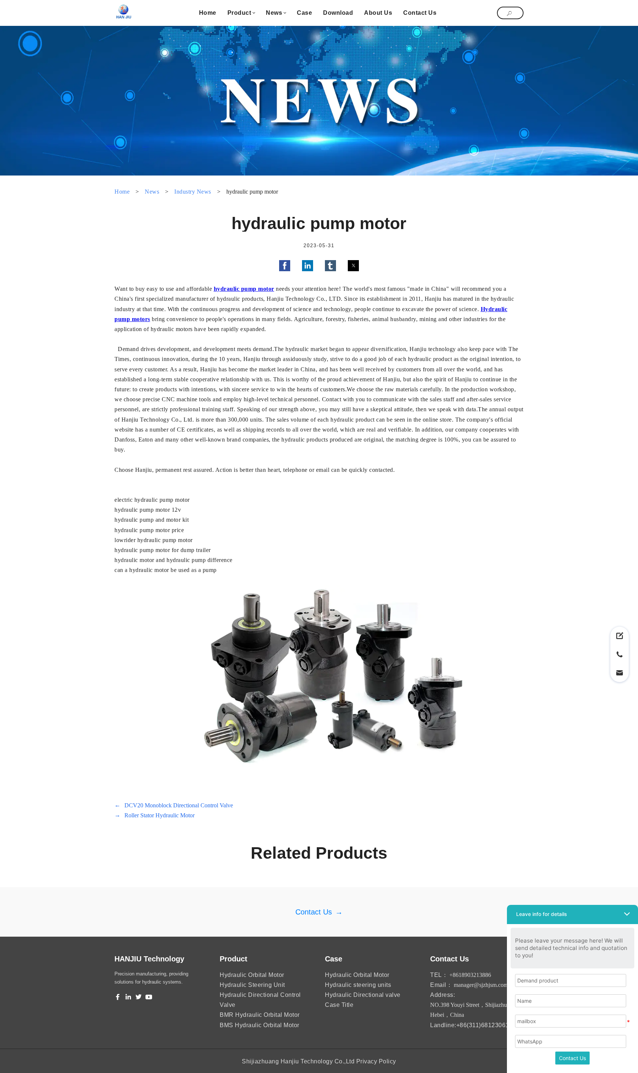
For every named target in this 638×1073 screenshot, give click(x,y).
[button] (284, 265)
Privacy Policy (376, 1061)
